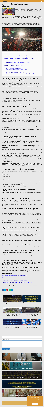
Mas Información (32, 401)
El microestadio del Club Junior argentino (11, 64)
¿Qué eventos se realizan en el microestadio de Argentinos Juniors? (17, 71)
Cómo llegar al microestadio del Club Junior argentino (13, 65)
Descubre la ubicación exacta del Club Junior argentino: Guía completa (18, 62)
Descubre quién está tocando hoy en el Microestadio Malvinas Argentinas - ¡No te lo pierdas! (20, 57)
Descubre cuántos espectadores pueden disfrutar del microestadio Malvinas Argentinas (19, 55)
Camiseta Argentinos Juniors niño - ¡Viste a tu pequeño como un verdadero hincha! (17, 282)
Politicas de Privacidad (12, 403)
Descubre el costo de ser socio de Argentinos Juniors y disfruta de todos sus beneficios (19, 58)
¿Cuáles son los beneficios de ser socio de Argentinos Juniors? (15, 59)
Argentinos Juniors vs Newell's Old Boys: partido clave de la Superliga (14, 280)
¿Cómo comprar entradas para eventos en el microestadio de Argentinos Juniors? (20, 73)
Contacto (18, 403)
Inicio (3, 403)
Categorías (6, 403)
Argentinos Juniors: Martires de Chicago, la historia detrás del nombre (14, 275)
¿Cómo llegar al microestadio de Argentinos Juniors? (15, 72)
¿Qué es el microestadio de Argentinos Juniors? (14, 68)
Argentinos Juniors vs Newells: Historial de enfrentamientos (12, 277)
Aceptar (35, 404)
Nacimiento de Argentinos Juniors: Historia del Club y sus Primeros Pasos (15, 278)
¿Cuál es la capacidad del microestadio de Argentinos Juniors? (16, 69)
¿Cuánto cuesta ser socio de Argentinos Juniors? (13, 61)
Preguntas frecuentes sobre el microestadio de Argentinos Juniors (16, 66)
